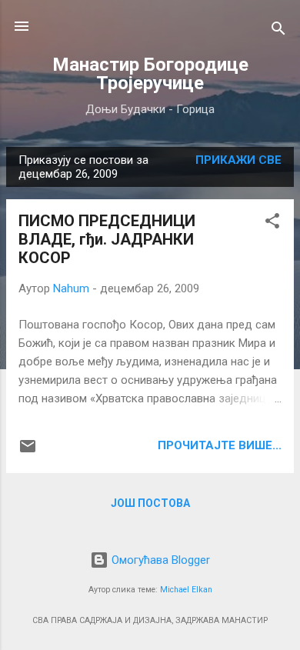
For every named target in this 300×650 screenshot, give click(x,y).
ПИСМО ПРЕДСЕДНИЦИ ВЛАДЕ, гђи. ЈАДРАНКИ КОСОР (106, 239)
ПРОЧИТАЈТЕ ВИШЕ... (220, 445)
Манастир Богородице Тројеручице (150, 74)
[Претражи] (278, 31)
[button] (272, 223)
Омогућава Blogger (159, 560)
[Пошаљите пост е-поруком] (27, 451)
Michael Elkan (186, 590)
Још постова (150, 503)
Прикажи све (238, 160)
